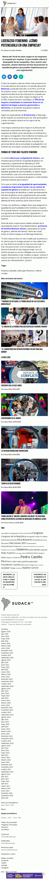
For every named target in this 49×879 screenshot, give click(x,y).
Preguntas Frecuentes (9, 825)
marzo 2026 (5, 643)
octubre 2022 (6, 741)
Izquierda (44, 550)
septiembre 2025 (7, 658)
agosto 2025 (5, 660)
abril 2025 (4, 669)
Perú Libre (11, 561)
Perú (4, 561)
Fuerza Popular (11, 550)
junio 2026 (5, 636)
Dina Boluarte (24, 539)
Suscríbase (5, 829)
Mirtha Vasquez (39, 553)
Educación (43, 540)
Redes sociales (38, 565)
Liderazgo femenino (25, 270)
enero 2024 (5, 705)
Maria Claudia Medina (13, 50)
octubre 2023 (6, 712)
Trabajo (13, 568)
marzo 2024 (5, 700)
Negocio (9, 558)
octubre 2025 (6, 655)
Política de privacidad (9, 822)
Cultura (44, 536)
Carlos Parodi (23, 533)
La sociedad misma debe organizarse (14, 451)
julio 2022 (4, 748)
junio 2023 (5, 722)
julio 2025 (4, 662)
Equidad (13, 270)
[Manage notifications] (43, 874)
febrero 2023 (6, 731)
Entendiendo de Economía (35, 546)
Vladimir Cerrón (30, 567)
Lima (23, 553)
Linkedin (4, 865)
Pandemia (16, 557)
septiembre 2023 (7, 715)
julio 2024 (4, 691)
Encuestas (24, 546)
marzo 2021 (5, 786)
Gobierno (22, 549)
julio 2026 (4, 634)
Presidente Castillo (10, 564)
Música (3, 557)
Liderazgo (19, 553)
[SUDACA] (10, 4)
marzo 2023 (5, 729)
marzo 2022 (5, 757)
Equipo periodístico (9, 813)
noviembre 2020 (7, 795)
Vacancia (19, 568)
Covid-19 (38, 536)
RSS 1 (3, 872)
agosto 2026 (5, 631)
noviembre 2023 (7, 710)
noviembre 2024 (7, 681)
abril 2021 (4, 784)
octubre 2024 (6, 684)
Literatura (29, 553)
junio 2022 (5, 750)
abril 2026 (4, 641)
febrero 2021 (6, 788)
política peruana (30, 561)
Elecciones (5, 543)
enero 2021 (5, 791)
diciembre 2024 (6, 679)
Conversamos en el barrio (11, 418)
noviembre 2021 (7, 767)
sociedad (5, 567)
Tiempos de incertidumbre (11, 484)
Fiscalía (3, 550)
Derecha (13, 540)
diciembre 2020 (6, 793)
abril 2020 (4, 798)
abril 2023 (4, 727)
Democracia (5, 540)
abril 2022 (4, 755)
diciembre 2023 (6, 707)
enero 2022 (5, 762)
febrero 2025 (6, 674)
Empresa (5, 270)
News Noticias (9, 523)
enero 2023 (5, 734)
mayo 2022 (5, 753)
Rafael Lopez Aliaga (27, 565)
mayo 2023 (5, 724)
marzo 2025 (5, 672)
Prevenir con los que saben (11, 386)
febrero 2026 (6, 646)
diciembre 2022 (6, 736)
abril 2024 (4, 698)
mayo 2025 (5, 667)
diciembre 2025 (6, 650)
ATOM (14, 872)
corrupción (30, 536)
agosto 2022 (5, 746)
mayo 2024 (5, 696)
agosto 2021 (5, 774)
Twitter (3, 863)
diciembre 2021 (6, 765)
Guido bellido (34, 549)
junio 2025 (5, 665)
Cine (30, 533)
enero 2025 (5, 677)
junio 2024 (5, 693)
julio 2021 (4, 776)
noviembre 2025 (7, 653)
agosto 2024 (5, 688)
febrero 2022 (6, 760)
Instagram (5, 868)
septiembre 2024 (7, 686)
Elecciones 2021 (18, 543)
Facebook (4, 860)
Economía (36, 540)
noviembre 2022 (7, 738)
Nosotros (4, 827)
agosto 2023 (5, 717)
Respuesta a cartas (8, 854)
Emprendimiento (7, 546)
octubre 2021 (6, 769)
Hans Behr (8, 389)
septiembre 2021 (7, 772)
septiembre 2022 (7, 743)
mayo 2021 (5, 781)
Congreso (37, 533)
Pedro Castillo (31, 557)
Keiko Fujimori (8, 553)
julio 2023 (4, 719)
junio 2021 (5, 779)
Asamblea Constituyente (10, 533)
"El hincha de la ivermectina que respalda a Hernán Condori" (24, 327)
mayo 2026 (5, 639)
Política (19, 561)
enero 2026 (5, 648)
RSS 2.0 (8, 872)
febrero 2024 (6, 703)
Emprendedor (31, 543)
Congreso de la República (13, 536)
